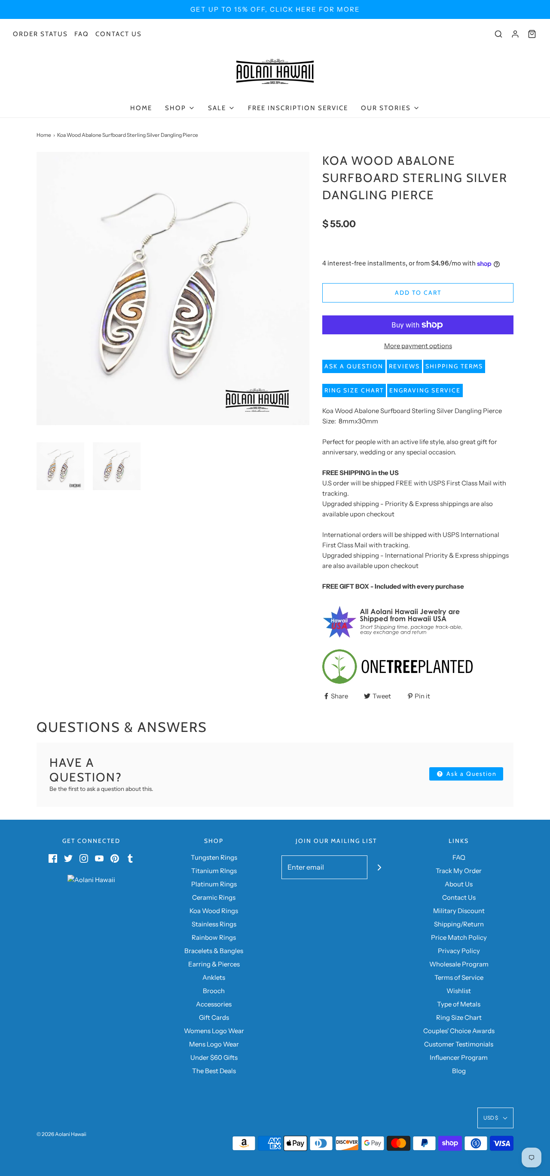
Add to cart (418, 292)
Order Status (40, 34)
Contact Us (118, 34)
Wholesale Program (459, 964)
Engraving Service (425, 390)
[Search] (498, 34)
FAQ (81, 34)
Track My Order (459, 871)
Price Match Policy (459, 937)
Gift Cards (214, 1017)
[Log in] (515, 34)
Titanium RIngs (214, 871)
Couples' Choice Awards (459, 1031)
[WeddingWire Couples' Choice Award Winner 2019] (91, 879)
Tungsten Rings (214, 857)
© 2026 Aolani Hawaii (61, 1134)
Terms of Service (458, 977)
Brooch (214, 991)
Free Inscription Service (298, 108)
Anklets (213, 977)
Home (141, 108)
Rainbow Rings (214, 937)
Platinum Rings (214, 884)
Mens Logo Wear (214, 1044)
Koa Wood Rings (213, 911)
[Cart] (532, 34)
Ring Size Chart (354, 390)
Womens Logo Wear (214, 1031)
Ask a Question (353, 366)
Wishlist (458, 991)
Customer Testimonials (458, 1044)
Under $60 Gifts (214, 1057)
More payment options (418, 346)
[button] (60, 466)
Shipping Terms (454, 366)
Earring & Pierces (214, 964)
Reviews (404, 366)
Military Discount (459, 911)
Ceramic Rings (213, 897)
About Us (459, 884)
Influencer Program (459, 1057)
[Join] (379, 867)
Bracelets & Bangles (213, 951)
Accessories (214, 1004)
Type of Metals (458, 1004)
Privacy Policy (459, 951)
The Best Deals (214, 1071)
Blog (459, 1071)
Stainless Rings (214, 924)
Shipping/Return (459, 924)
